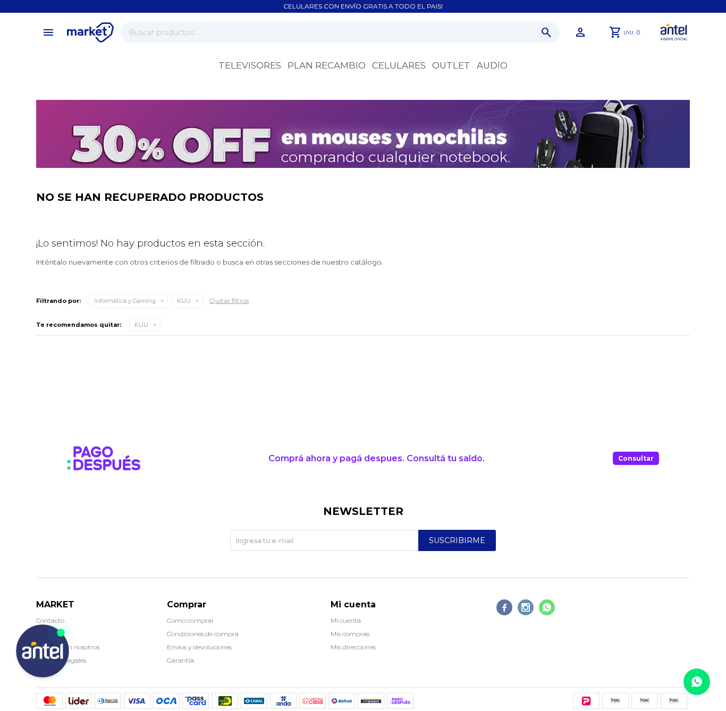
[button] (546, 32)
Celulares (399, 65)
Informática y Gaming (125, 300)
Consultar (636, 458)
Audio (492, 65)
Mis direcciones (353, 647)
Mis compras (350, 634)
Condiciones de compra (203, 634)
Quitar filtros (229, 300)
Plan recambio (327, 65)
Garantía (180, 660)
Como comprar (190, 620)
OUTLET (451, 65)
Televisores (249, 65)
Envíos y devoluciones (199, 647)
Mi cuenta (346, 620)
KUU (184, 300)
